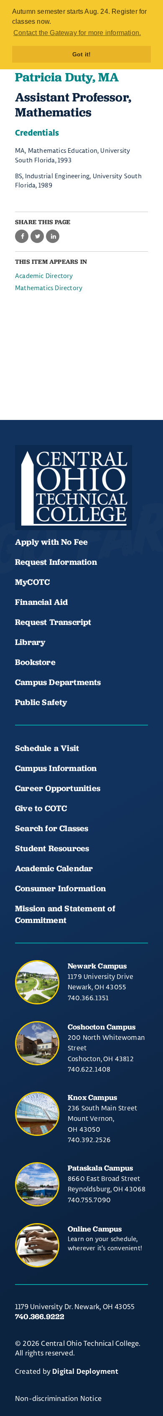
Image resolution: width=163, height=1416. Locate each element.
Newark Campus (97, 966)
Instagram (82, 505)
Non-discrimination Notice (58, 1398)
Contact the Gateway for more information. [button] (77, 32)
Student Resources (52, 848)
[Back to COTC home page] (73, 487)
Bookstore (35, 662)
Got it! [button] (81, 54)
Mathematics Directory (48, 288)
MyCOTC (32, 582)
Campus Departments (58, 682)
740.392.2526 (89, 1139)
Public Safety (41, 702)
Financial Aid (41, 602)
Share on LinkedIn (52, 236)
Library (30, 642)
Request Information (56, 562)
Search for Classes (52, 828)
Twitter (110, 505)
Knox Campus (92, 1097)
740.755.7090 (89, 1200)
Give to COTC (41, 808)
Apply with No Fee (51, 542)
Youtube (53, 505)
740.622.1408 (89, 1069)
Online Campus (95, 1229)
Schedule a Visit (47, 748)
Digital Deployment (85, 1371)
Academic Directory (44, 276)
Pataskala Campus (100, 1168)
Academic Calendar (55, 868)
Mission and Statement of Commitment (65, 914)
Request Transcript (53, 622)
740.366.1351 (88, 998)
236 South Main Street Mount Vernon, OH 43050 (102, 1118)
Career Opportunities (57, 788)
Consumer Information (60, 888)
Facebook (25, 505)
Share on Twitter (37, 236)
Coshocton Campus (101, 1027)
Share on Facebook (21, 236)
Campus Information (56, 768)
